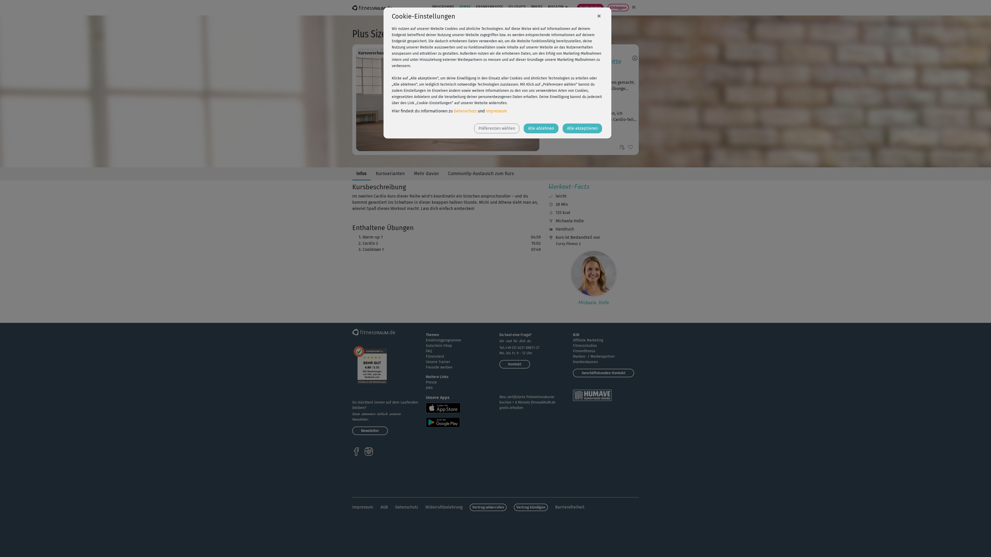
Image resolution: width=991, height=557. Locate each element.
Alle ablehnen (541, 128)
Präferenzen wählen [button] (496, 128)
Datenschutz (465, 111)
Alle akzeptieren (582, 128)
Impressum (496, 111)
